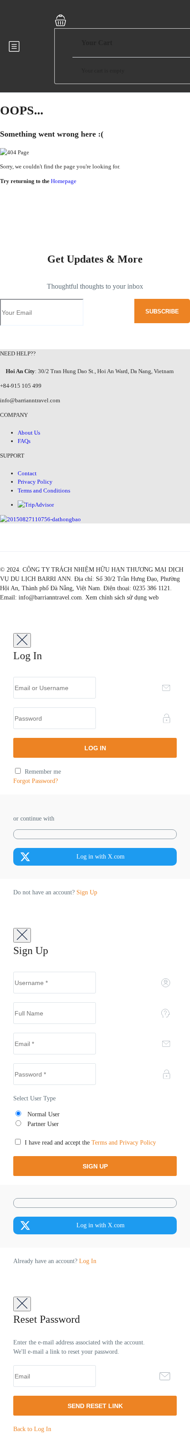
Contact (27, 473)
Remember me (42, 771)
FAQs (24, 441)
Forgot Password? (35, 781)
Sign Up (86, 892)
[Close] (22, 640)
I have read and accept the (89, 1142)
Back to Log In (32, 1429)
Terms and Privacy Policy (123, 1142)
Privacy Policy (35, 481)
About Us (29, 432)
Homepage (63, 181)
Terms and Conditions (44, 490)
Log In (87, 1261)
